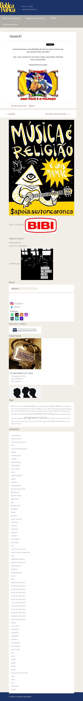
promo (13, 576)
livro (12, 546)
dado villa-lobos (15, 409)
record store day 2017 (18, 596)
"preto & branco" (16, 439)
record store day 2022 (18, 613)
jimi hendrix (21, 411)
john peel (28, 411)
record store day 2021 (18, 609)
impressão (14, 529)
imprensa (14, 526)
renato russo (59, 418)
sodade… (11, 113)
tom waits (68, 421)
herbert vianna (67, 409)
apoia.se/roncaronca (29, 9)
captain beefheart (16, 475)
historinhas (14, 522)
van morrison (15, 424)
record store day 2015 (18, 589)
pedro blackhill (15, 566)
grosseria (14, 516)
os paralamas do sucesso (43, 413)
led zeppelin (35, 411)
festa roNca (51, 409)
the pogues (44, 421)
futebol (13, 512)
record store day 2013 (18, 582)
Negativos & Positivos (35, 18)
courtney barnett (66, 406)
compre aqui (14, 263)
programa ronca (35, 417)
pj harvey (66, 414)
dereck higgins (31, 409)
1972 (12, 445)
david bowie (23, 409)
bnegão (25, 406)
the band (34, 421)
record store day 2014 (18, 586)
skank (29, 421)
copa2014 (14, 482)
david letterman (16, 486)
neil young (64, 411)
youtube (13, 689)
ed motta (38, 409)
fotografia (14, 509)
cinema (13, 479)
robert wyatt (66, 418)
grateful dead (59, 409)
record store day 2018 (18, 599)
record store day (51, 418)
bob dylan (31, 406)
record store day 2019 (18, 603)
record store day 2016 (18, 593)
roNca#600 (14, 636)
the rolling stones (53, 421)
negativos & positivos (18, 559)
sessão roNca (15, 649)
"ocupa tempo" (16, 435)
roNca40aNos (15, 643)
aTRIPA (53, 18)
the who (62, 421)
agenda (13, 452)
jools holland (15, 539)
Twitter (16, 306)
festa (12, 502)
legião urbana (42, 411)
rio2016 (13, 623)
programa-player (16, 572)
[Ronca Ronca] (7, 7)
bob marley (39, 406)
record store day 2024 (18, 619)
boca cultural (15, 469)
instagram (14, 532)
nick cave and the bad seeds (23, 414)
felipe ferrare (15, 499)
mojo (12, 556)
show (12, 656)
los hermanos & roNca (18, 549)
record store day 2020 (18, 606)
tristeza (13, 669)
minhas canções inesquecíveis (20, 552)
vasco (13, 676)
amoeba (13, 459)
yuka (20, 423)
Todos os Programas (11, 18)
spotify (13, 663)
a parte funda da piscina (19, 449)
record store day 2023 (18, 616)
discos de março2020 (18, 489)
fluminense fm (15, 506)
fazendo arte (15, 492)
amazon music (16, 455)
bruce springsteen (48, 406)
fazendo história (16, 496)
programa (20, 418)
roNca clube (15, 626)
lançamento (15, 542)
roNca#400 (14, 629)
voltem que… (15, 686)
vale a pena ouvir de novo (19, 673)
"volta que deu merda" (18, 442)
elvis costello (44, 409)
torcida (13, 666)
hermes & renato (16, 519)
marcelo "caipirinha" (53, 411)
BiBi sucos (14, 406)
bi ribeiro (20, 406)
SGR (12, 653)
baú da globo (15, 465)
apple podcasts (16, 462)
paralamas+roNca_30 (18, 562)
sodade (13, 659)
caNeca (58, 406)
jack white (14, 411)
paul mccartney (59, 414)
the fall (39, 421)
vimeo (13, 679)
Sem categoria (15, 646)
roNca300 (14, 639)
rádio (12, 579)
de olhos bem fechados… (58, 113)
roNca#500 (14, 633)
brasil (33, 106)
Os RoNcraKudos (10, 24)
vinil (12, 683)
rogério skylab (24, 421)
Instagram (18, 303)
